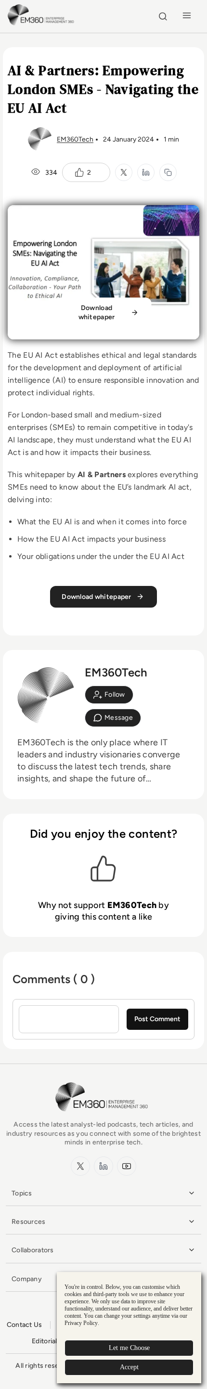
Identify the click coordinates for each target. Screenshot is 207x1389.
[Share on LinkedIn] (146, 172)
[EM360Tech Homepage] (103, 1116)
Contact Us (24, 1325)
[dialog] (129, 1327)
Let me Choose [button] (129, 1347)
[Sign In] (109, 694)
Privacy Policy (81, 1323)
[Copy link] (168, 172)
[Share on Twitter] (123, 172)
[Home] (42, 24)
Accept (129, 1367)
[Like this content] (79, 172)
